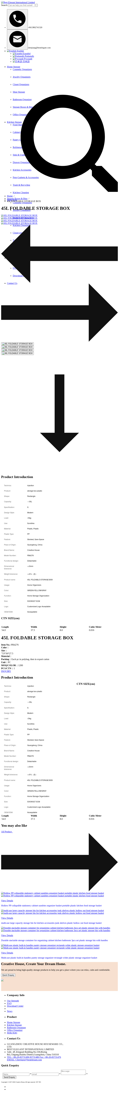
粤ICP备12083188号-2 (48, 1082)
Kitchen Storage (14, 1025)
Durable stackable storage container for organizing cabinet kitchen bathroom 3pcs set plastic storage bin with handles (54, 940)
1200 (12, 665)
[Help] (17, 19)
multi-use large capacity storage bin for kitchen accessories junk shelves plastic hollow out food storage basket (51, 923)
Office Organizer (14, 1030)
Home (10, 196)
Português (29, 56)
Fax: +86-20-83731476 (50, 1057)
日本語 (26, 61)
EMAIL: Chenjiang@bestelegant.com (24, 1060)
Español (26, 53)
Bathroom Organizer (16, 1027)
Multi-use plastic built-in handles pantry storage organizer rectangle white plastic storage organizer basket (49, 958)
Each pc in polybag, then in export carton (25, 659)
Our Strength (13, 1001)
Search (4, 5)
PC (6, 662)
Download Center (15, 1006)
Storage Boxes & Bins (17, 198)
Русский (27, 59)
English (20, 51)
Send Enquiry (9, 1077)
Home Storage (13, 66)
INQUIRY (6, 671)
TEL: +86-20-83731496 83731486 (23, 1057)
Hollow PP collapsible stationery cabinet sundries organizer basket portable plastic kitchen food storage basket (51, 905)
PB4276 (10, 645)
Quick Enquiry (8, 975)
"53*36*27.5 (7, 653)
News (9, 1011)
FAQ (9, 1003)
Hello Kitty (12, 1033)
